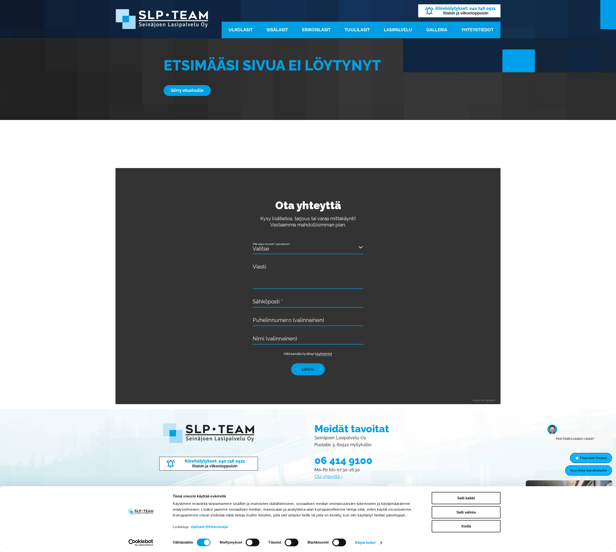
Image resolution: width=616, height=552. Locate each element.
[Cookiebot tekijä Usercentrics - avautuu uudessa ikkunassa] (141, 542)
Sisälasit (277, 29)
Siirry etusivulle (187, 90)
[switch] (252, 542)
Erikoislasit (316, 29)
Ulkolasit (241, 29)
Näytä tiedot (365, 542)
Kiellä (466, 526)
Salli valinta (466, 512)
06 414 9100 (343, 460)
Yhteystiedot (477, 29)
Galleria (436, 29)
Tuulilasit (357, 29)
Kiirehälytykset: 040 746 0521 (466, 8)
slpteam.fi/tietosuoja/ (209, 527)
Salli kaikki (466, 498)
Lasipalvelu (398, 29)
